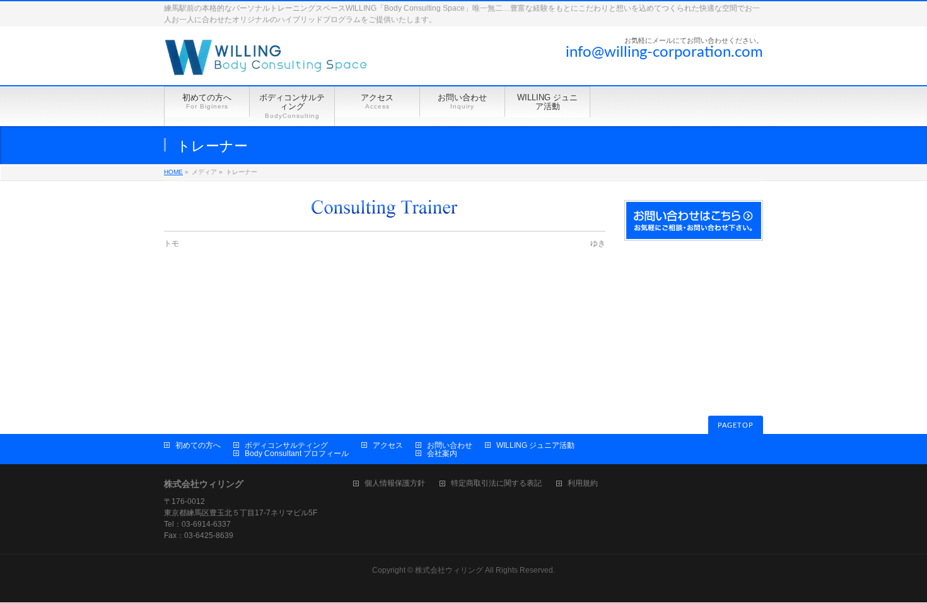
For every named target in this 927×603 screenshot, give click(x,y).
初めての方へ (198, 445)
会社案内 (442, 453)
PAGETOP (736, 425)
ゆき (597, 243)
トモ (171, 243)
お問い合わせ (449, 445)
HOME (173, 171)
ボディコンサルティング (286, 445)
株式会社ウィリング (449, 570)
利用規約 (583, 483)
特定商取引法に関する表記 (496, 483)
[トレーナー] (384, 209)
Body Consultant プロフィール (297, 453)
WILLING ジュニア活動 (535, 445)
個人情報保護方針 (394, 483)
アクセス (388, 445)
